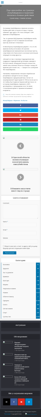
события (24, 100)
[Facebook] (13, 401)
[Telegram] (28, 401)
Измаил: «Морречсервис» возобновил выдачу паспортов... (21, 345)
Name (5, 222)
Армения (17, 100)
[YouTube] (21, 401)
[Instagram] (6, 401)
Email (5, 230)
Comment (6, 203)
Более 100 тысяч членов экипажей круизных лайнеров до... (21, 380)
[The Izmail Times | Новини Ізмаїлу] (20, 2)
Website (5, 238)
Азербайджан (8, 100)
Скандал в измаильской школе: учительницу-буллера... (21, 368)
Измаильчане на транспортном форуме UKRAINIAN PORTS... (22, 356)
